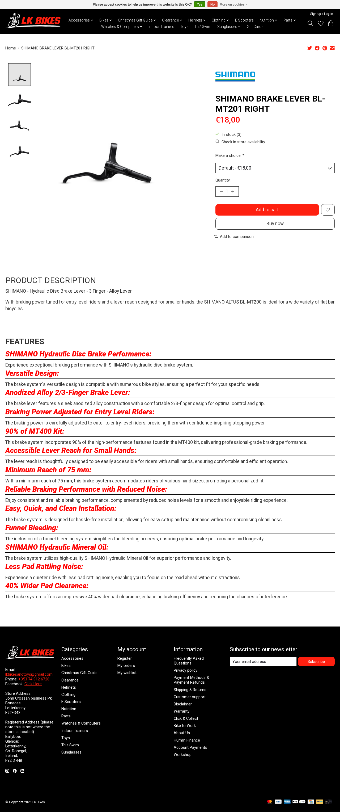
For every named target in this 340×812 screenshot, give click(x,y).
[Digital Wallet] (298, 802)
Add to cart (267, 209)
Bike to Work (185, 725)
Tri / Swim (202, 26)
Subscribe (316, 661)
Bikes (66, 665)
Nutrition (68, 708)
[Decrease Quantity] (221, 191)
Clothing (68, 694)
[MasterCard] (269, 802)
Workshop (183, 754)
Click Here (33, 683)
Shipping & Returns (190, 689)
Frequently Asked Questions (189, 661)
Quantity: (223, 180)
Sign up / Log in (321, 14)
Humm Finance (187, 740)
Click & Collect (186, 718)
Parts (66, 716)
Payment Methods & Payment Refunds (191, 680)
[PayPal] (319, 802)
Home (10, 48)
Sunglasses (71, 752)
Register (124, 658)
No (212, 4)
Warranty (181, 711)
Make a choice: (229, 155)
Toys (184, 26)
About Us (182, 732)
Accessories (72, 658)
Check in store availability (243, 141)
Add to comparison (237, 236)
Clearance (70, 680)
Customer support (190, 697)
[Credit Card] (311, 802)
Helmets (68, 687)
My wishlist (127, 672)
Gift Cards (255, 26)
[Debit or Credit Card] (328, 802)
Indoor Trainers (161, 26)
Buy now (275, 223)
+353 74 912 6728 (33, 679)
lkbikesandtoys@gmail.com (29, 674)
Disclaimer (183, 704)
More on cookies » (233, 4)
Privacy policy (185, 670)
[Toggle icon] (310, 23)
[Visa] (278, 802)
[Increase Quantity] (232, 191)
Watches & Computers (81, 723)
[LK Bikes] (33, 20)
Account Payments (190, 747)
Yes (199, 4)
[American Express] (287, 802)
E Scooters (244, 20)
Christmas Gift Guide (79, 672)
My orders (126, 665)
